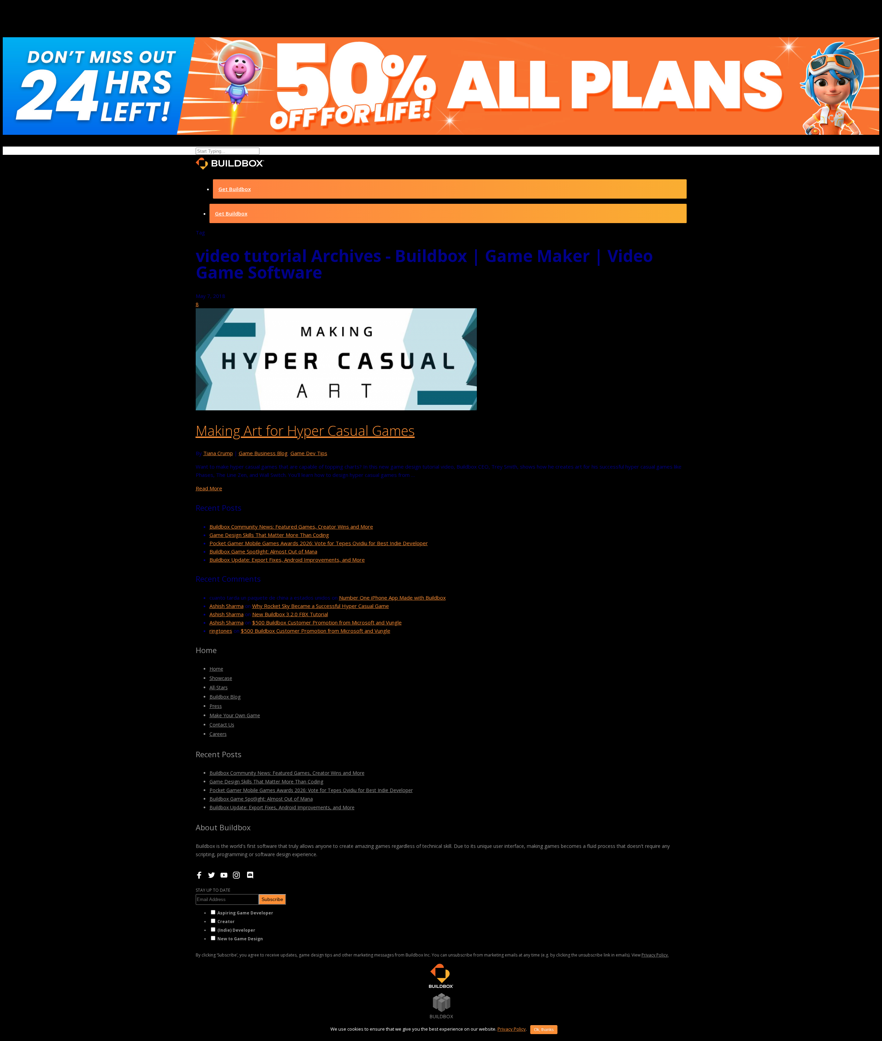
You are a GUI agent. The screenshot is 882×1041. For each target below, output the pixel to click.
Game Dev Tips (308, 453)
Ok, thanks (544, 1029)
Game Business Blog (263, 453)
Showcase (220, 678)
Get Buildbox (234, 189)
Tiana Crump (218, 453)
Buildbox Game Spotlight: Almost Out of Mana (263, 551)
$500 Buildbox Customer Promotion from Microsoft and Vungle (327, 622)
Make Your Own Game (234, 715)
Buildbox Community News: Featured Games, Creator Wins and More (291, 526)
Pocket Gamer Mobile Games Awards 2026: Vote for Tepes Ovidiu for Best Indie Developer (318, 543)
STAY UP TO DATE (213, 890)
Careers (218, 734)
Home (216, 668)
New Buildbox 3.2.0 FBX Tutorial (290, 614)
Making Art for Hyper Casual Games (305, 430)
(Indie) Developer (236, 930)
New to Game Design (240, 939)
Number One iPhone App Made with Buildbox (392, 597)
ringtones (220, 630)
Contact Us (221, 724)
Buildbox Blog (224, 696)
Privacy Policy (512, 1029)
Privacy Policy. (655, 955)
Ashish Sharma (226, 605)
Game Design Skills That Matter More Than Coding (269, 534)
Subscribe (272, 899)
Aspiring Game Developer (245, 913)
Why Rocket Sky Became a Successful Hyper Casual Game (320, 605)
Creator (226, 921)
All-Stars (218, 687)
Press (215, 706)
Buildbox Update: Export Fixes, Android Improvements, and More (287, 559)
